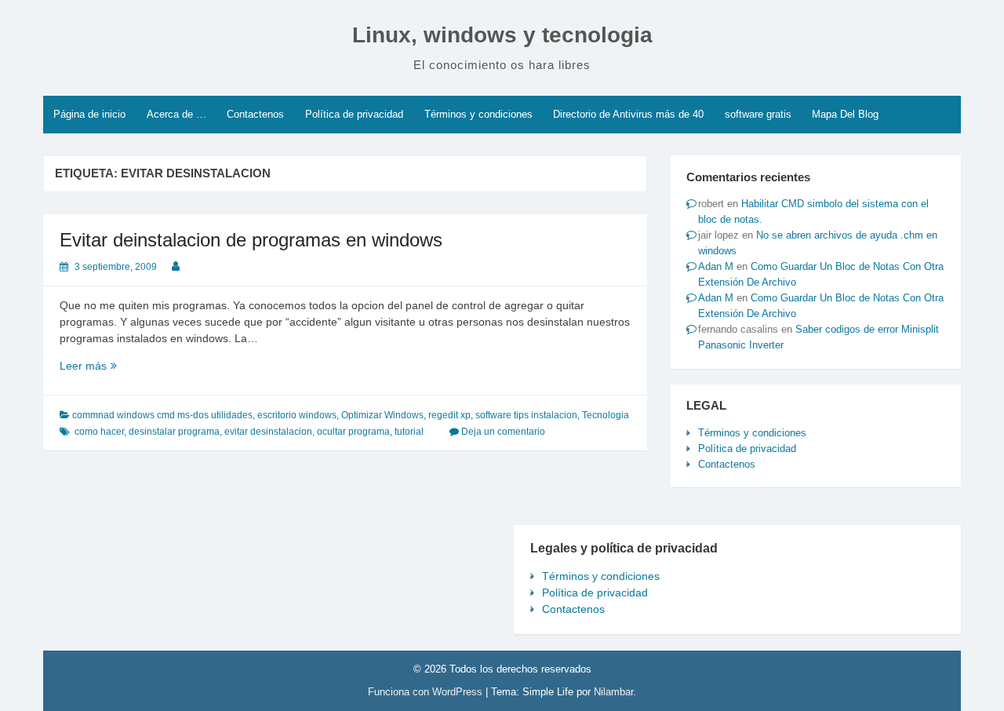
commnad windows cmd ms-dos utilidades (162, 415)
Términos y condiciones (478, 114)
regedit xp (449, 415)
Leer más (115, 366)
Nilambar (613, 692)
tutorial (409, 431)
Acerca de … (176, 114)
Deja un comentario (503, 431)
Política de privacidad (354, 114)
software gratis (758, 114)
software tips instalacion (526, 415)
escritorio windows (296, 415)
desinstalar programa (174, 431)
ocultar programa (353, 431)
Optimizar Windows (382, 415)
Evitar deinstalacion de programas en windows (251, 239)
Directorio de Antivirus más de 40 (628, 114)
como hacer (99, 431)
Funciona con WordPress (427, 692)
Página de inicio (89, 114)
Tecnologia (605, 415)
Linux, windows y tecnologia (502, 35)
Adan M (715, 266)
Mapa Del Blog (845, 114)
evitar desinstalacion (268, 431)
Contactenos (255, 114)
